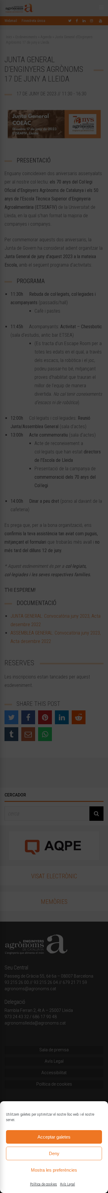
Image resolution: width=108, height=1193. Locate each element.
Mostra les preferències (54, 1170)
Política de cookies (43, 1184)
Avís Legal (67, 1184)
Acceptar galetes (54, 1136)
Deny (54, 1153)
